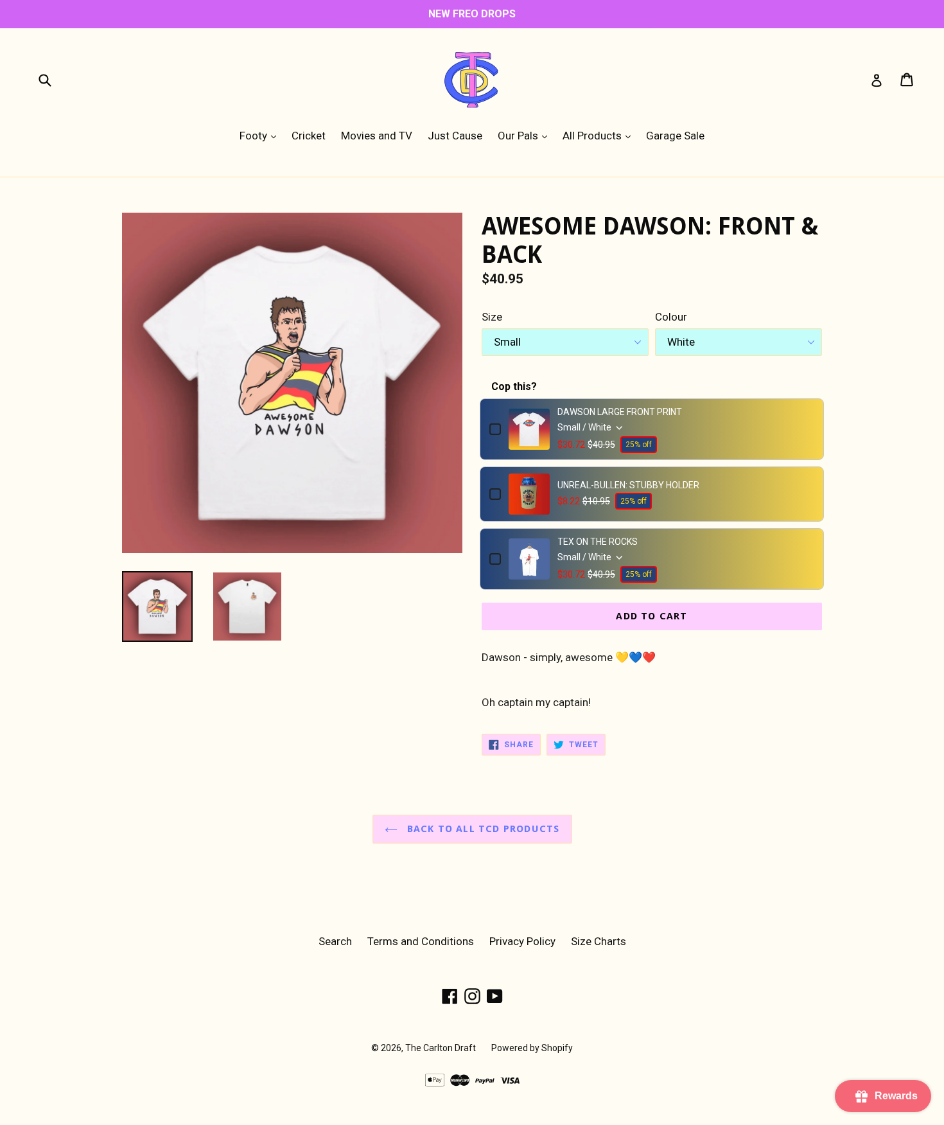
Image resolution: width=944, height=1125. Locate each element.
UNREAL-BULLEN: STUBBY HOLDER (628, 485)
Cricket (309, 135)
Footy (261, 135)
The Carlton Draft (440, 1048)
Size (492, 316)
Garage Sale (675, 135)
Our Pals (526, 135)
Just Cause (455, 135)
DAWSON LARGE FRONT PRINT (619, 412)
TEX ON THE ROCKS (597, 541)
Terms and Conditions (420, 941)
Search (335, 941)
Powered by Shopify (532, 1048)
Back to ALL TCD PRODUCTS (482, 829)
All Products (600, 135)
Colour (671, 316)
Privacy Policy (522, 941)
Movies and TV (376, 135)
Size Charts (598, 941)
